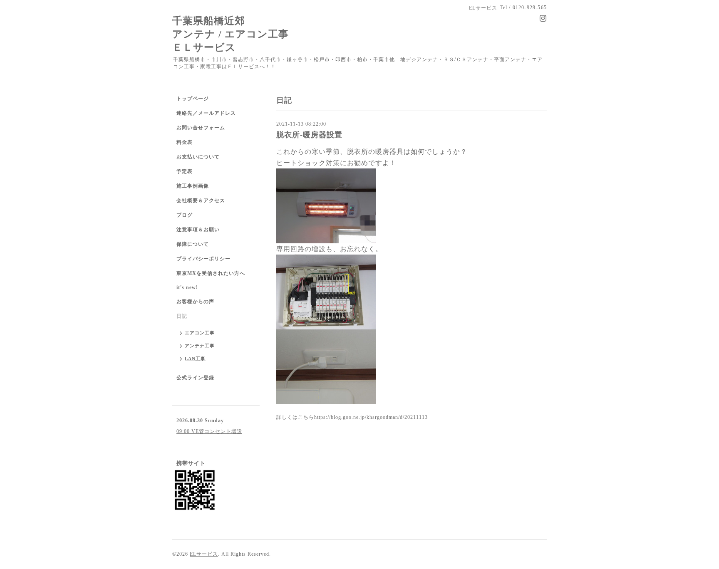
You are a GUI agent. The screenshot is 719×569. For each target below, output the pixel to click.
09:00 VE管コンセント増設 (209, 431)
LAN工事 (195, 358)
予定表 (184, 171)
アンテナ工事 (200, 345)
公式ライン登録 (195, 378)
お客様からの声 (195, 301)
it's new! (187, 287)
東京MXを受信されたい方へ (210, 273)
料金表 (184, 142)
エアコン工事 (200, 332)
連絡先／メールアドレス (206, 113)
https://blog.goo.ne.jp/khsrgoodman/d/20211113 (371, 417)
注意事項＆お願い (198, 230)
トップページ (192, 98)
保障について (192, 244)
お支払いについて (198, 157)
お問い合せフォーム (200, 128)
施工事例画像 (192, 186)
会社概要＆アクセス (200, 200)
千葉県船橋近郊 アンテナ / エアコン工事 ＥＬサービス (230, 34)
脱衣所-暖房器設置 (309, 135)
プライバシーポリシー (203, 259)
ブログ (184, 215)
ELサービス (204, 554)
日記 (181, 316)
